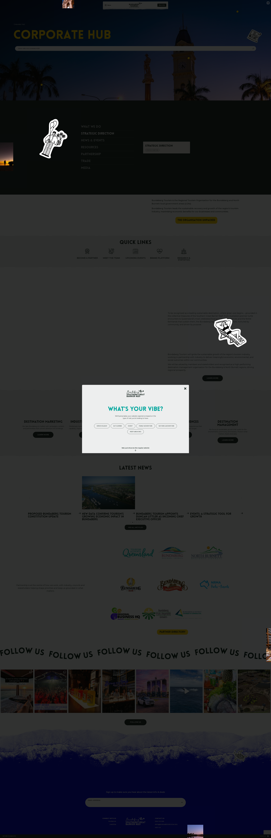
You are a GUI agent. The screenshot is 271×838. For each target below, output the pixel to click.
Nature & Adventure (166, 426)
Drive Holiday (102, 426)
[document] (135, 419)
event (130, 426)
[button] (268, 3)
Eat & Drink (117, 426)
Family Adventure (145, 426)
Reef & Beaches (135, 431)
